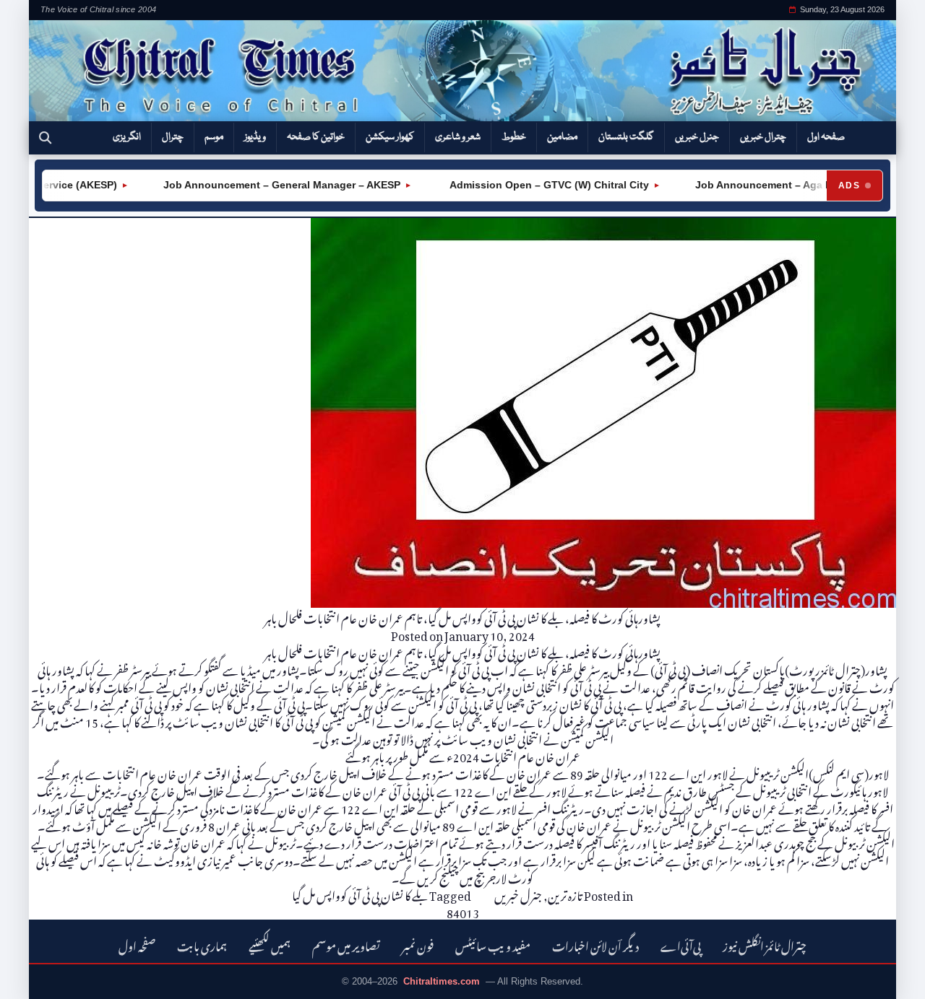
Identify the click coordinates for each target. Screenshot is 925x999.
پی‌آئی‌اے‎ (681, 944)
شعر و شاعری (458, 137)
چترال (173, 137)
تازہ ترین (565, 893)
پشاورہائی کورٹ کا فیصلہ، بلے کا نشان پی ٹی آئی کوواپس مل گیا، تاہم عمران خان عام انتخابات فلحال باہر (462, 616)
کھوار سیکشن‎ (390, 137)
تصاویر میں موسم (346, 944)
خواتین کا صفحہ (316, 137)
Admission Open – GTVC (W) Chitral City (533, 185)
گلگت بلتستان (626, 137)
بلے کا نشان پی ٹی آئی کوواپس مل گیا (360, 893)
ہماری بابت (202, 944)
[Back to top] (32, 978)
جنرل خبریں (697, 137)
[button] (45, 137)
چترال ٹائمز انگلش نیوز (764, 944)
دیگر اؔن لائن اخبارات (595, 944)
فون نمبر (418, 944)
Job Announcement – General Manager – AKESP (266, 185)
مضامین (562, 137)
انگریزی (127, 137)
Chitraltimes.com (441, 981)
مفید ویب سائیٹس (492, 944)
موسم (214, 137)
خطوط (514, 137)
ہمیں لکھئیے (270, 944)
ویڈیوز (255, 137)
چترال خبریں (763, 137)
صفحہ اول (826, 137)
